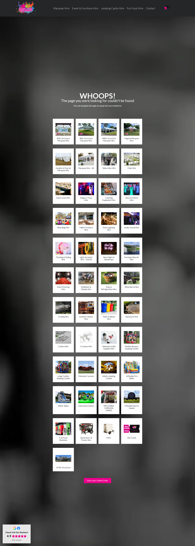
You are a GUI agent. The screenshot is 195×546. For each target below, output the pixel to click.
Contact (150, 8)
